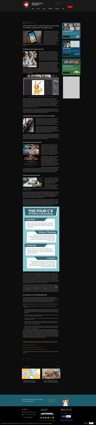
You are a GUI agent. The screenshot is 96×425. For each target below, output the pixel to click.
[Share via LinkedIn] (28, 358)
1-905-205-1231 (29, 417)
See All (58, 366)
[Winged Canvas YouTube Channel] (41, 418)
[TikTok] (53, 418)
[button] (45, 8)
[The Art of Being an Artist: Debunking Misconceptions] (31, 374)
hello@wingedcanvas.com (31, 412)
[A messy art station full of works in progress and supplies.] (51, 374)
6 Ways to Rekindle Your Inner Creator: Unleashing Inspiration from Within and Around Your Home (50, 381)
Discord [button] (53, 420)
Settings (86, 423)
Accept (91, 423)
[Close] (94, 423)
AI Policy (71, 420)
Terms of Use (62, 420)
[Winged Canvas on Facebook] (46, 418)
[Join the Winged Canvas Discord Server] (43, 418)
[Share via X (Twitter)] (26, 358)
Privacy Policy (67, 420)
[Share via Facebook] (23, 358)
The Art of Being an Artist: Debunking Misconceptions (29, 381)
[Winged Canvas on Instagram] (48, 418)
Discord (34, 414)
